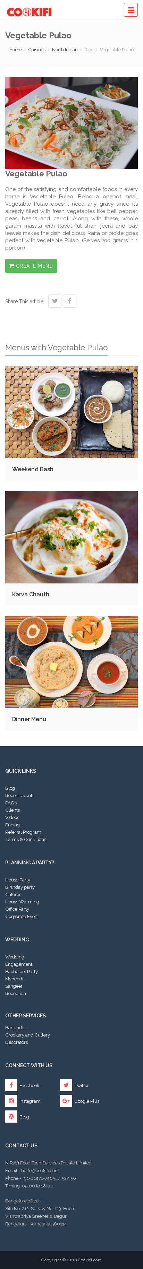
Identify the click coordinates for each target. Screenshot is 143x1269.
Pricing (12, 824)
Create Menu (33, 266)
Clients (12, 810)
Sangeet (13, 986)
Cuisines (36, 49)
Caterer (13, 894)
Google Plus (86, 1101)
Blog (10, 788)
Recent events (19, 795)
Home (15, 49)
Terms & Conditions (25, 839)
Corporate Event (22, 916)
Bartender (15, 1027)
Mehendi (14, 978)
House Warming (22, 901)
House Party (17, 879)
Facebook (28, 1085)
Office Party (17, 909)
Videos (12, 817)
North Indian (65, 49)
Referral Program (23, 832)
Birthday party (20, 887)
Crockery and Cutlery (27, 1035)
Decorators (16, 1042)
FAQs (11, 802)
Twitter (81, 1085)
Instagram (29, 1101)
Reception (15, 993)
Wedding (14, 957)
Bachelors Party (21, 971)
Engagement (18, 964)
